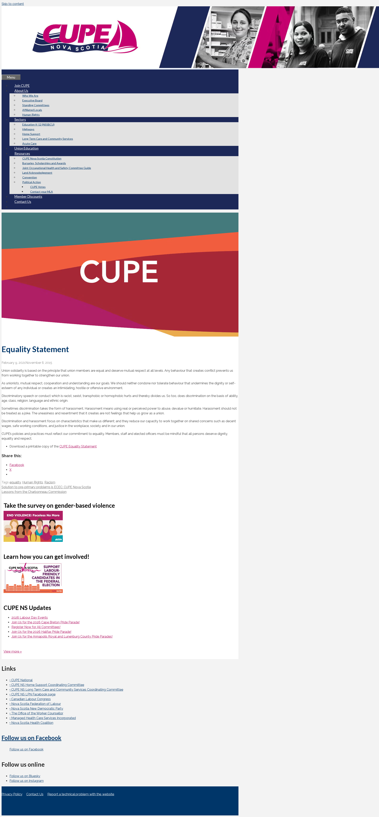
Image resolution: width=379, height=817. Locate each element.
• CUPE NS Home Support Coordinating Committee (46, 685)
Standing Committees (35, 105)
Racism (49, 482)
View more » (13, 651)
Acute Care (29, 143)
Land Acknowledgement (37, 172)
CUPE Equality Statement (78, 446)
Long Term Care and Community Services (47, 138)
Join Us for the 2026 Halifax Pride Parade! (41, 632)
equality (15, 482)
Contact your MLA (41, 191)
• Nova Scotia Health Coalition (31, 723)
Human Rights (31, 114)
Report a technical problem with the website (80, 794)
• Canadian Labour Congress (30, 699)
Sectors (20, 119)
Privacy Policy (12, 794)
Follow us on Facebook (31, 737)
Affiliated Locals (32, 110)
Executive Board (32, 100)
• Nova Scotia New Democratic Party (36, 708)
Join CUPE (22, 85)
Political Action (31, 182)
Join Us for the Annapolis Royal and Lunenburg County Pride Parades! (62, 636)
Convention (29, 177)
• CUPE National (21, 680)
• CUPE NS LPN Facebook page (32, 694)
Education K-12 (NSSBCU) (38, 124)
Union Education (26, 148)
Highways (28, 129)
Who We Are (30, 95)
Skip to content (13, 4)
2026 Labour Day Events (29, 617)
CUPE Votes (38, 187)
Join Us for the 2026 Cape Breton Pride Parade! (45, 622)
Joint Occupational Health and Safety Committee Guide (56, 168)
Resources (22, 153)
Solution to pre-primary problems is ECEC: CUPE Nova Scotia (46, 487)
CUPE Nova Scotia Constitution (41, 158)
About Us (21, 91)
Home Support (31, 134)
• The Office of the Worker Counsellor (36, 713)
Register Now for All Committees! (35, 627)
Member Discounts (28, 196)
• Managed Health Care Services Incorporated (42, 718)
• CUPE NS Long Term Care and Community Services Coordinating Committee (66, 689)
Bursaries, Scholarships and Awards (44, 163)
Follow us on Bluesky (24, 776)
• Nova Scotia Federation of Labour (35, 704)
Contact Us (22, 202)
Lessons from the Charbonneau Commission (34, 492)
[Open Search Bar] (6, 72)
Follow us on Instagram (26, 781)
